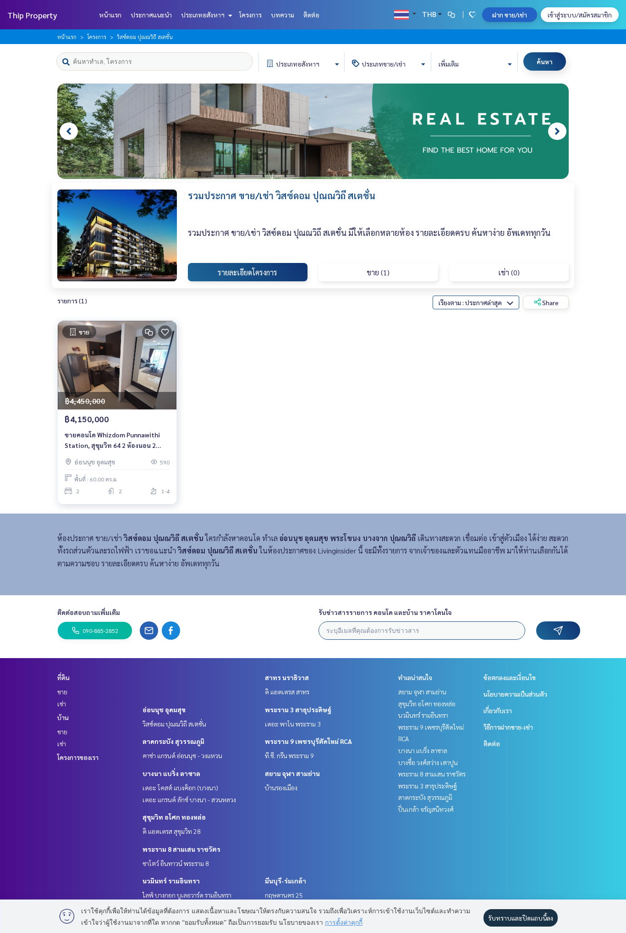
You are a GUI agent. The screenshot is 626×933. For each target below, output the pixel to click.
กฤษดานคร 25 (284, 895)
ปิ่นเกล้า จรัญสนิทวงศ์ (426, 809)
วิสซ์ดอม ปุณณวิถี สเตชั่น (174, 724)
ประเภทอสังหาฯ (203, 15)
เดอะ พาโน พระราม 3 (293, 724)
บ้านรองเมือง (281, 787)
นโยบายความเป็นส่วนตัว (515, 694)
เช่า (61, 703)
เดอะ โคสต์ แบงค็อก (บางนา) (180, 787)
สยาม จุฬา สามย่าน (292, 773)
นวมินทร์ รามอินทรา (171, 881)
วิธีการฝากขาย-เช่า (508, 727)
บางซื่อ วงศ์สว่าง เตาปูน (428, 762)
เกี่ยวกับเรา (497, 710)
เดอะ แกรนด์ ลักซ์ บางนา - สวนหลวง (189, 799)
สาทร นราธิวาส (287, 677)
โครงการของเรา (78, 757)
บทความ (282, 15)
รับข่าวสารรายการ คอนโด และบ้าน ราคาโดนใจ (385, 612)
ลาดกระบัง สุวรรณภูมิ (173, 741)
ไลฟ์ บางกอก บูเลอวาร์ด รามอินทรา (187, 895)
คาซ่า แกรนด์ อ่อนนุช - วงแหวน (182, 755)
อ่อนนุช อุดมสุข (164, 709)
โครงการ (250, 15)
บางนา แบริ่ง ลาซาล (171, 773)
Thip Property (32, 15)
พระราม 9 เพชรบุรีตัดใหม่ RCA (308, 741)
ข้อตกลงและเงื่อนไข (509, 677)
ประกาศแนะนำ (151, 15)
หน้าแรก (110, 15)
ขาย (62, 691)
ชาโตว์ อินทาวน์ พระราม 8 (176, 863)
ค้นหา (545, 61)
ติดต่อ (311, 15)
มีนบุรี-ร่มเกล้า (285, 881)
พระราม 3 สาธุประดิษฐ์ (298, 709)
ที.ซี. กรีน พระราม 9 (289, 755)
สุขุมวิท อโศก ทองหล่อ (174, 817)
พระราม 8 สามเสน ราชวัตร (181, 849)
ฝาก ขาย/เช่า (509, 15)
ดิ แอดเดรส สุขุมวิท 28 (172, 831)
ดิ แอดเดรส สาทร (287, 691)
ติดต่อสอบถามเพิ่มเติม (88, 612)
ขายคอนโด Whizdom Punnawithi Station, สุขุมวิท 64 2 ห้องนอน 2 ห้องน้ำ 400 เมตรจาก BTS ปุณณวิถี (113, 440)
